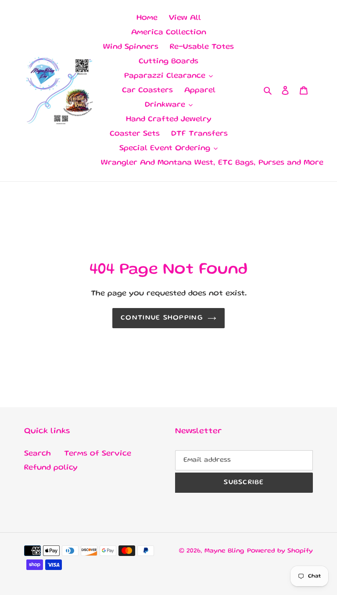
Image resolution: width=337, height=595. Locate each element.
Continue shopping (162, 318)
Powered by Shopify (280, 551)
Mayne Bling (224, 551)
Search (37, 453)
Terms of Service (97, 453)
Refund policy (51, 467)
